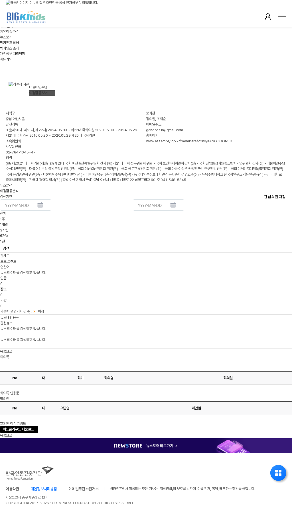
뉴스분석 (6, 185)
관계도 (4, 256)
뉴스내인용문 (9, 317)
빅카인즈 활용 (9, 42)
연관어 (4, 267)
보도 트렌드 (8, 261)
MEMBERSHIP (267, 16)
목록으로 (6, 351)
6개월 (4, 235)
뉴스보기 (6, 37)
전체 (3, 213)
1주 (2, 219)
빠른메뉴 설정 (278, 473)
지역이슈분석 (9, 31)
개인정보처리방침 (44, 489)
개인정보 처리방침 (12, 54)
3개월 (4, 230)
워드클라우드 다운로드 (17, 429)
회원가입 (6, 59)
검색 (6, 248)
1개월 (4, 224)
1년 (2, 241)
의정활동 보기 (38, 93)
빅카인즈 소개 (9, 48)
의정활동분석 (9, 191)
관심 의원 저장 (274, 196)
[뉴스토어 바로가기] (146, 441)
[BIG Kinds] (26, 17)
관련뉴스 (6, 323)
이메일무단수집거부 (83, 489)
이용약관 (12, 489)
